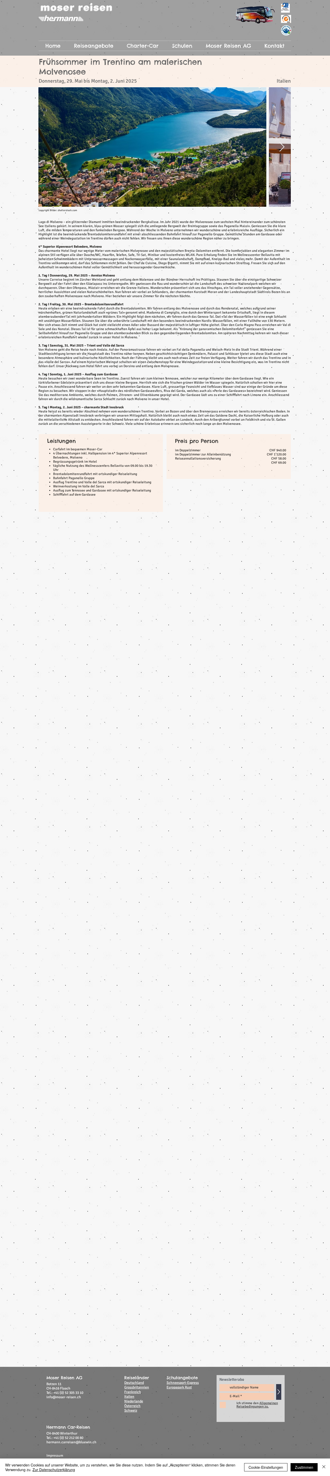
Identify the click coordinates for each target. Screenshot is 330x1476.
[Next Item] (282, 147)
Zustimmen (304, 1467)
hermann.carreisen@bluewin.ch (71, 772)
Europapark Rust (179, 717)
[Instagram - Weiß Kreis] (276, 796)
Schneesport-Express (183, 713)
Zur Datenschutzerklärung (53, 1469)
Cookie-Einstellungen (266, 1467)
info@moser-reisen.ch (63, 727)
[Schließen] (324, 1467)
